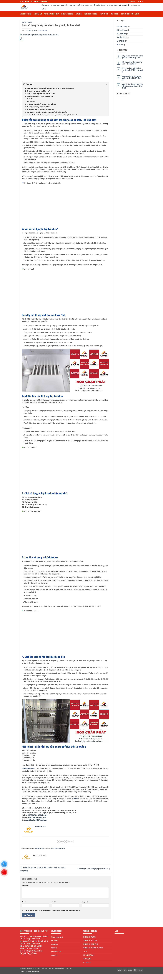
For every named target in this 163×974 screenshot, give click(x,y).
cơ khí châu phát (43, 30)
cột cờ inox (54, 940)
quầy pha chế (114, 14)
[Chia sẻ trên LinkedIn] (72, 841)
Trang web (85, 902)
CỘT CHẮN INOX (121, 34)
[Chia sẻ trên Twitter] (62, 841)
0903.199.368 (42, 815)
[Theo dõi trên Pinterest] (35, 953)
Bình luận (25, 885)
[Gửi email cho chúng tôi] (142, 1)
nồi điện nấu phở (56, 951)
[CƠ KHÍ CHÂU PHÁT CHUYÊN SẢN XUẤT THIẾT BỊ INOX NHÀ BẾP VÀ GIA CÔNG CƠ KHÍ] (29, 7)
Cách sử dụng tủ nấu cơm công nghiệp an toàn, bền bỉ (92, 869)
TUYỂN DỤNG (87, 959)
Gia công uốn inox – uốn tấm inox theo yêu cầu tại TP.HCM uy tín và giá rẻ (132, 70)
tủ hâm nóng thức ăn (57, 937)
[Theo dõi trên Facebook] (137, 1)
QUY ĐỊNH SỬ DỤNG (88, 955)
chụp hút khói (104, 14)
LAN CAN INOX (121, 41)
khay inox (54, 948)
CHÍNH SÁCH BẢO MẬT (89, 937)
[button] (131, 1)
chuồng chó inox (112, 5)
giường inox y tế (90, 5)
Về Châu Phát (45, 5)
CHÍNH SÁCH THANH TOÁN (90, 944)
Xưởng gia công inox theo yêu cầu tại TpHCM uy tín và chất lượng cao (132, 57)
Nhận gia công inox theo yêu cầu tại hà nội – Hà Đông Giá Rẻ (132, 63)
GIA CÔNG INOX (54, 5)
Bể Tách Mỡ (79, 14)
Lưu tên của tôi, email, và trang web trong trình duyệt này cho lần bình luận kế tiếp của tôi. (53, 911)
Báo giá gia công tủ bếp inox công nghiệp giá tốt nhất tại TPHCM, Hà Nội (131, 78)
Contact (85, 951)
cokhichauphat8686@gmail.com (36, 820)
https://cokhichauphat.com (37, 817)
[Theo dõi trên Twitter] (140, 1)
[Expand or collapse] (106, 84)
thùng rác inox (135, 5)
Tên (23, 902)
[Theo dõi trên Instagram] (138, 1)
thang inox (72, 5)
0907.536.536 (32, 815)
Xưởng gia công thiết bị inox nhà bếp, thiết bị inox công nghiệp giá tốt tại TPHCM (132, 86)
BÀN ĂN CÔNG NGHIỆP (26, 14)
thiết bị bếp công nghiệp (51, 14)
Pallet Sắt (64, 5)
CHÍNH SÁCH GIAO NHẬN (90, 940)
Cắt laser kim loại (122, 30)
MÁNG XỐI (120, 45)
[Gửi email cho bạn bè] (65, 841)
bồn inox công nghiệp (91, 14)
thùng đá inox (134, 14)
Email (54, 902)
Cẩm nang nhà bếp (124, 5)
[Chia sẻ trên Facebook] (58, 841)
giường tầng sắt (101, 5)
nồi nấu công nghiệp (67, 14)
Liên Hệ (44, 9)
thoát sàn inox (125, 14)
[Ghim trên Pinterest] (68, 841)
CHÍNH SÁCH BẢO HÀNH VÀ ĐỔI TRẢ (93, 948)
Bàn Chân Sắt (38, 14)
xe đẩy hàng (80, 5)
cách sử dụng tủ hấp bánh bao (58, 848)
